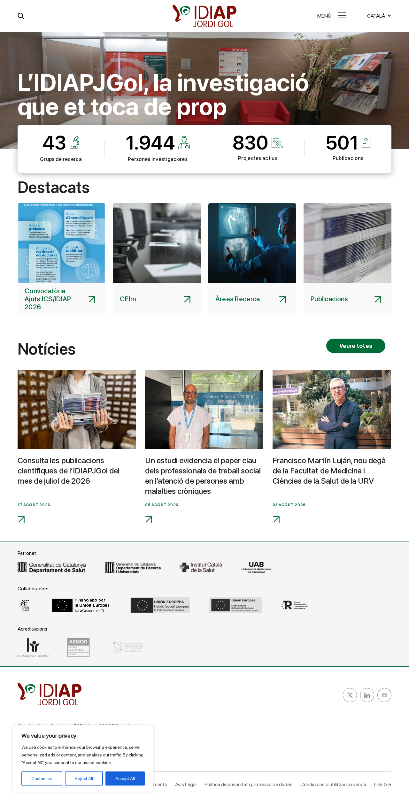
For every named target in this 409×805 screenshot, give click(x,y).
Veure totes (355, 345)
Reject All (84, 778)
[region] (83, 758)
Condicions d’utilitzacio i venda (333, 784)
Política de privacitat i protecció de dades (248, 784)
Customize (41, 778)
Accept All (125, 778)
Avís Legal (186, 784)
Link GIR (382, 784)
